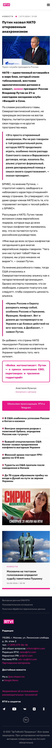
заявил (18, 88)
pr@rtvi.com (26, 655)
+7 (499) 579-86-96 (17, 645)
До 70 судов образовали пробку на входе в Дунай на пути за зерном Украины (25, 478)
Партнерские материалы (16, 663)
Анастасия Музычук (26, 388)
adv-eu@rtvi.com (27, 659)
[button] (48, 5)
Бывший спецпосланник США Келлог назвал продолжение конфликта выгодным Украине (21, 444)
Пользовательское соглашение (17, 604)
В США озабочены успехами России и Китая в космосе (25, 420)
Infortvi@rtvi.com (35, 648)
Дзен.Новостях (16, 676)
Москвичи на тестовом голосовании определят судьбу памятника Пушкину (24, 575)
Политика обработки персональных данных (23, 609)
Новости (7, 16)
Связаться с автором (26, 392)
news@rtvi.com (28, 652)
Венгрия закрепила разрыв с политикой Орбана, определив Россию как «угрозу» (21, 431)
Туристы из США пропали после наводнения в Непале (23, 466)
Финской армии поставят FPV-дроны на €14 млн (22, 456)
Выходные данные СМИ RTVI (16, 600)
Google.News (11, 680)
